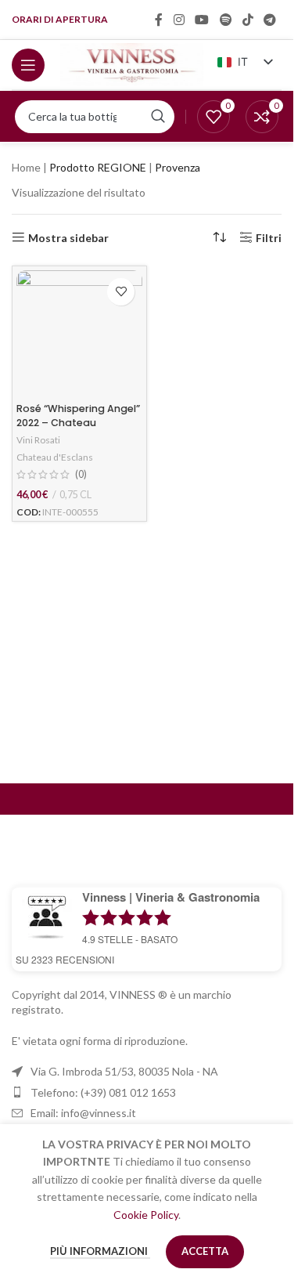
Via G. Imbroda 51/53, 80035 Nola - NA (124, 1071)
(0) (81, 475)
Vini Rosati (38, 440)
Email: (83, 1112)
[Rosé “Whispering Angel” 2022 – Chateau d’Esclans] (79, 333)
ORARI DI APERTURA (60, 19)
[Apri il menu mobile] (28, 65)
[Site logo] (131, 63)
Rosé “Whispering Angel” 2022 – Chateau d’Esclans (78, 422)
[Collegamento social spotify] (225, 19)
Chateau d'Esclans (54, 457)
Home (26, 167)
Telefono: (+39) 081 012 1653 (103, 1092)
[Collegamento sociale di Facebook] (158, 19)
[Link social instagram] (178, 19)
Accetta (204, 1251)
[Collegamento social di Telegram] (270, 19)
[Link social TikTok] (247, 19)
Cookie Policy (145, 1214)
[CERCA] (158, 116)
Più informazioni (100, 1251)
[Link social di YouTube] (202, 19)
